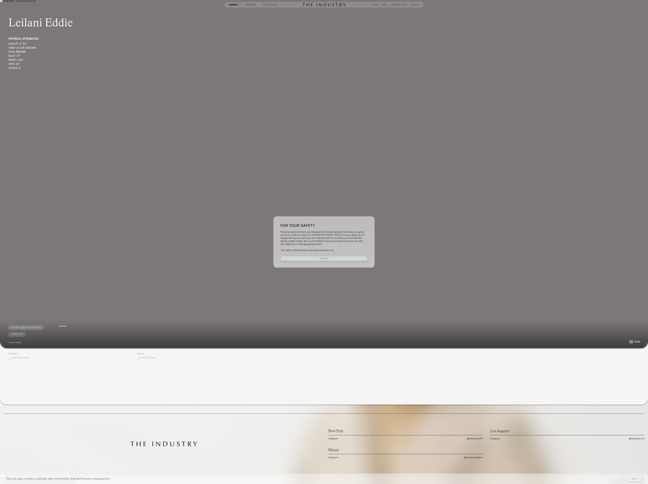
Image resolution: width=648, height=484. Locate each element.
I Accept (324, 258)
